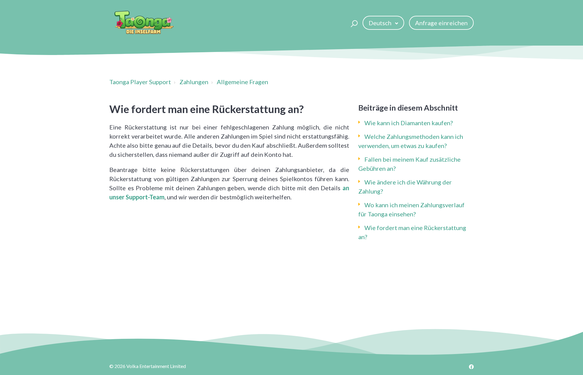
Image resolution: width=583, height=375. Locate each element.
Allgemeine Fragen (242, 81)
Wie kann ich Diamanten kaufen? (408, 122)
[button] (353, 23)
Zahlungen (193, 81)
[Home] (144, 23)
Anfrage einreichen (441, 22)
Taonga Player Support (140, 81)
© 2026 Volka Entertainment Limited (147, 366)
